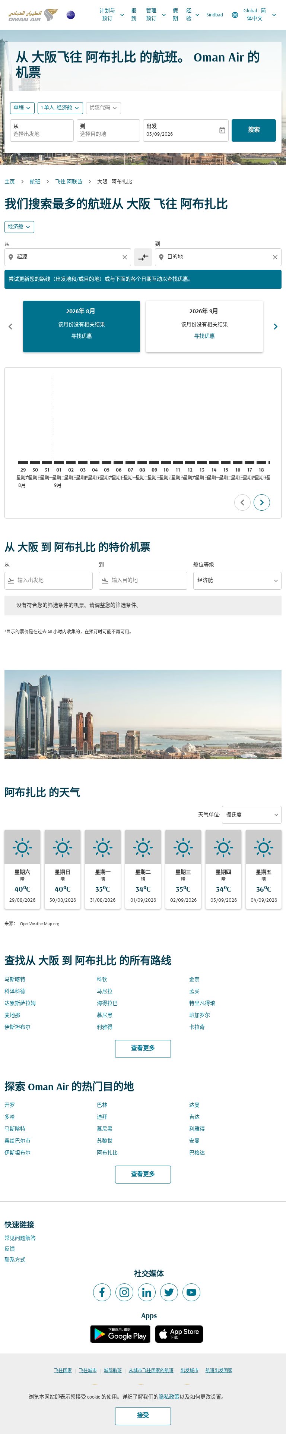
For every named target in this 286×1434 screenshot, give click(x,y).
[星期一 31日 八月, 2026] (47, 462)
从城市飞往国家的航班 (151, 1371)
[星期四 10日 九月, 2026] (166, 462)
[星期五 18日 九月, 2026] (261, 462)
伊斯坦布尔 (17, 1027)
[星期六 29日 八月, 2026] (23, 462)
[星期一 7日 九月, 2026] (130, 462)
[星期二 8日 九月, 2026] (142, 462)
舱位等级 (203, 565)
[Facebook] (102, 1292)
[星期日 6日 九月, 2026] (118, 462)
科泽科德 (14, 992)
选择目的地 (93, 134)
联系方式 (14, 1260)
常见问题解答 (20, 1238)
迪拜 (102, 1117)
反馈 (9, 1249)
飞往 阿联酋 (68, 182)
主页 (9, 182)
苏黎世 (104, 1141)
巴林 (102, 1105)
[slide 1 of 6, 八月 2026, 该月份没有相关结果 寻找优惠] (81, 326)
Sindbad (214, 15)
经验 (193, 15)
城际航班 (113, 1371)
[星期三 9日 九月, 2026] (154, 462)
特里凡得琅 (202, 1003)
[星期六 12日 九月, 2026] (190, 462)
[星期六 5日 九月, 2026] (106, 462)
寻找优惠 (81, 336)
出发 (151, 126)
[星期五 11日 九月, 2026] (178, 462)
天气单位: (209, 815)
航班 (35, 182)
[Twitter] (169, 1292)
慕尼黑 (104, 1015)
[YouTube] (191, 1292)
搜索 (254, 130)
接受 (143, 1416)
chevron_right (276, 327)
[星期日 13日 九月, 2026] (202, 462)
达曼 (194, 1105)
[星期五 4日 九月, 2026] (94, 462)
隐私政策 (169, 1397)
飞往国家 (63, 1371)
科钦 (102, 980)
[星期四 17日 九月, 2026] (249, 462)
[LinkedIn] (147, 1292)
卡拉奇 (197, 1027)
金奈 (194, 980)
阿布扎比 (107, 1153)
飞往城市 (88, 1371)
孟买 (194, 992)
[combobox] (68, 257)
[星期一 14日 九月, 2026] (214, 462)
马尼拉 (104, 992)
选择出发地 (26, 134)
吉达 (194, 1117)
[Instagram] (124, 1292)
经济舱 (15, 227)
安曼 (194, 1141)
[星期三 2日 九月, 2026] (71, 462)
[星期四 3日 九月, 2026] (83, 462)
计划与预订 (112, 15)
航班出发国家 (219, 1371)
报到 (133, 15)
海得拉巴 (107, 1003)
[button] (60, 108)
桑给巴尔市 (17, 1141)
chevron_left (10, 327)
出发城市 (189, 1371)
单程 (18, 108)
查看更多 (143, 1049)
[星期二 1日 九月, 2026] (59, 462)
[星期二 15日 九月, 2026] (226, 462)
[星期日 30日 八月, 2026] (35, 462)
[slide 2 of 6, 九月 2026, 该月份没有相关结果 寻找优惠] (204, 326)
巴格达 (197, 1153)
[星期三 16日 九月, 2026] (237, 462)
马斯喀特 (14, 980)
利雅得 (104, 1027)
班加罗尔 (199, 1015)
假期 (175, 15)
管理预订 (157, 15)
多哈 (9, 1117)
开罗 (9, 1105)
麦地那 (12, 1015)
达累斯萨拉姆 (20, 1003)
